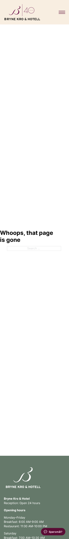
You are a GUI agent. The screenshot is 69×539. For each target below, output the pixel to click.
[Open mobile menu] (62, 12)
